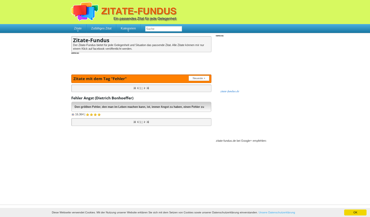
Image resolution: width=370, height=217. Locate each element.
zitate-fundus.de (229, 91)
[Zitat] (146, 20)
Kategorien (128, 30)
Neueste (199, 78)
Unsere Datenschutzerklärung (277, 212)
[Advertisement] (141, 63)
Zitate (78, 30)
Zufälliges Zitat (101, 28)
